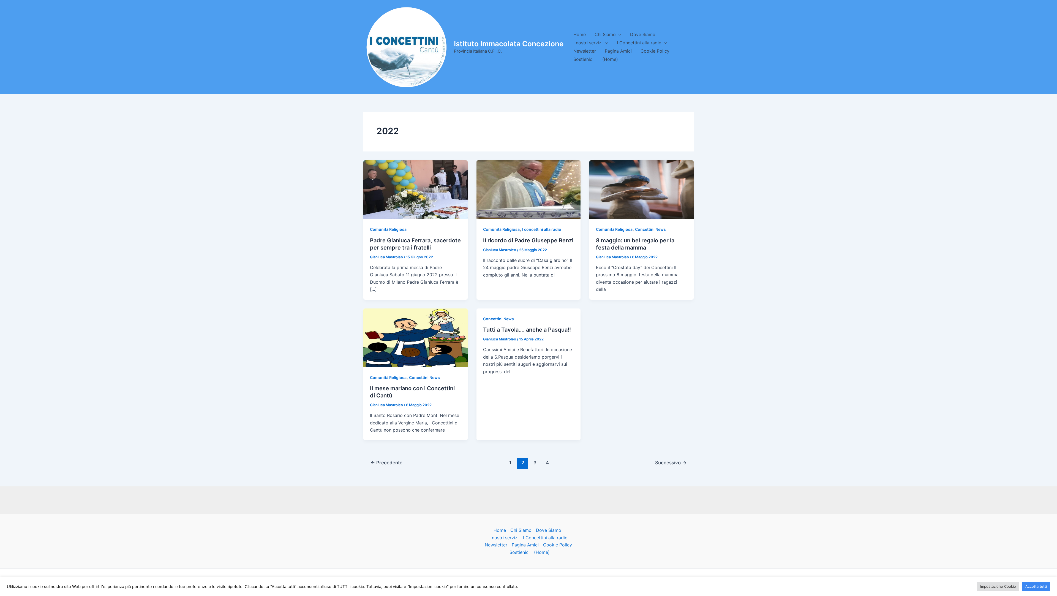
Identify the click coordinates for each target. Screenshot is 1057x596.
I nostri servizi (588, 42)
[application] (618, 34)
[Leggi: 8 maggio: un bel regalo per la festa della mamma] (641, 189)
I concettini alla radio (541, 229)
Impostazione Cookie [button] (998, 586)
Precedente (386, 462)
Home (579, 34)
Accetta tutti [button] (1036, 586)
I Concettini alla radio (639, 42)
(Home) (610, 59)
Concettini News (650, 229)
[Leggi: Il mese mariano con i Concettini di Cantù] (415, 337)
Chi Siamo (605, 34)
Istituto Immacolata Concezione (508, 43)
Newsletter (584, 51)
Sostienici (583, 59)
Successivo (670, 462)
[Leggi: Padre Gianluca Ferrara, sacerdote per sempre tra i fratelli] (415, 189)
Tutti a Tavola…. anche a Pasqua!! (527, 329)
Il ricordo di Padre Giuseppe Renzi (528, 240)
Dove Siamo (642, 34)
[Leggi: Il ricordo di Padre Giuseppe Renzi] (528, 189)
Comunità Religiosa (388, 229)
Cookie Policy (655, 51)
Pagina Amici (618, 51)
